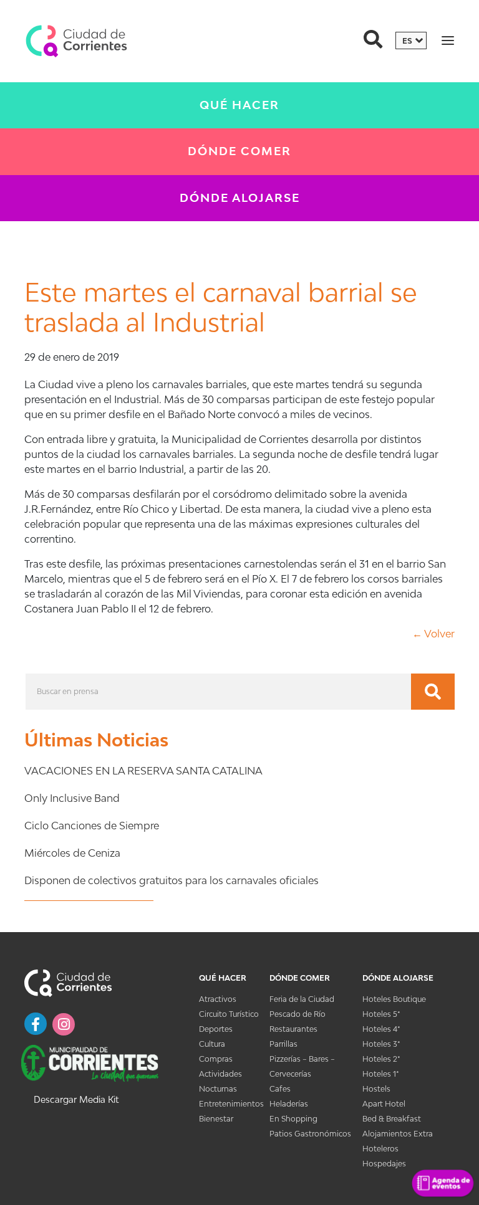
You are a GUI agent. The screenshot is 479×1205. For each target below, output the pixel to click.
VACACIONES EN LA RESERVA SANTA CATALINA (143, 770)
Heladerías (288, 1103)
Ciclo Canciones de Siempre (91, 825)
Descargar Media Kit (76, 1099)
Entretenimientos (231, 1103)
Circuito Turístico (229, 1014)
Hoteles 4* (381, 1029)
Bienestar (216, 1118)
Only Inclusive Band (72, 798)
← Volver (433, 633)
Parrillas (283, 1044)
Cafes (280, 1088)
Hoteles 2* (381, 1059)
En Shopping (293, 1118)
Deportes (216, 1029)
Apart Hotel (383, 1103)
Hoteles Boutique (394, 999)
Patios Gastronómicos (310, 1133)
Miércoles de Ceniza (72, 853)
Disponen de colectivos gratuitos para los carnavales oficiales (171, 880)
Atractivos (217, 999)
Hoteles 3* (381, 1044)
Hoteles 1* (380, 1074)
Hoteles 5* (381, 1014)
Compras (216, 1059)
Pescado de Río (297, 1014)
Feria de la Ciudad (301, 999)
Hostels (376, 1088)
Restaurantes (293, 1029)
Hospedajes (384, 1163)
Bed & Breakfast (391, 1118)
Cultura (212, 1044)
